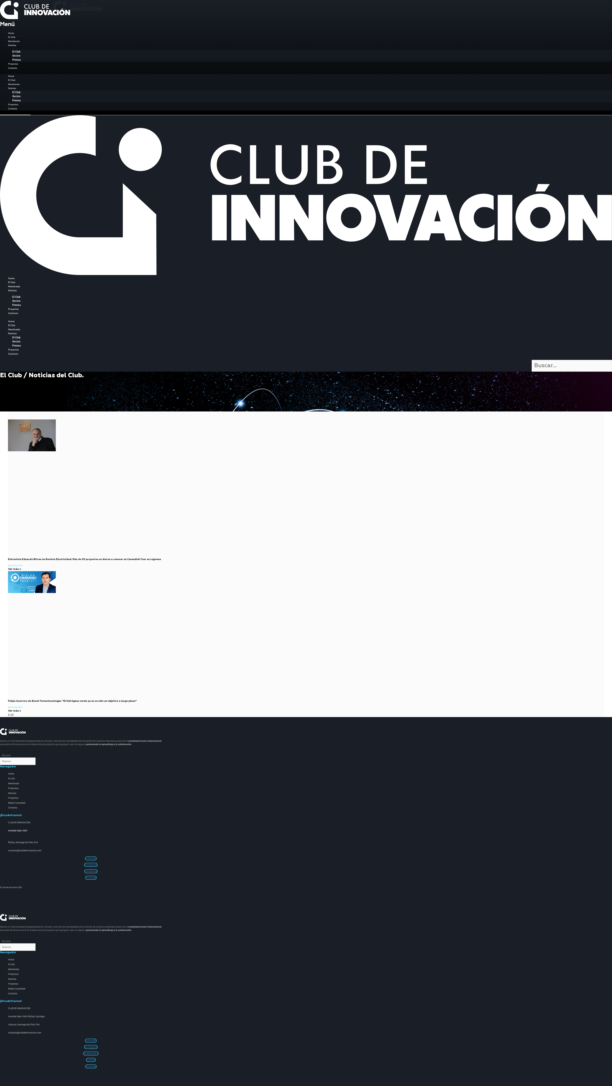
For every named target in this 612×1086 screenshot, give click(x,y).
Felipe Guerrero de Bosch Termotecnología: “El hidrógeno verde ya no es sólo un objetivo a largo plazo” (72, 701)
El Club (11, 37)
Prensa (16, 59)
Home (11, 33)
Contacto (12, 68)
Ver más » (14, 569)
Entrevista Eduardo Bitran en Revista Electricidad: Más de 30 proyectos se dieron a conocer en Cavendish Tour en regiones (84, 559)
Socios (16, 55)
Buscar (526, 366)
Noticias (12, 45)
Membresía (14, 41)
